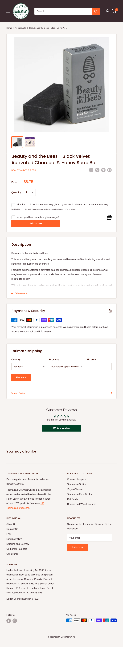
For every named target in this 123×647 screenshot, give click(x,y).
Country (15, 359)
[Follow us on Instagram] (14, 621)
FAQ (8, 534)
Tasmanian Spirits (76, 484)
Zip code (91, 359)
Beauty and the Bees (23, 170)
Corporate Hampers (16, 548)
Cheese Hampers (76, 479)
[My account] (107, 11)
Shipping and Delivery (17, 543)
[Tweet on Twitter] (103, 170)
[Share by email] (109, 170)
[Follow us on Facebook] (8, 621)
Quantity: (16, 192)
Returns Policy (14, 539)
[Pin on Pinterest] (97, 170)
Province (54, 359)
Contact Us (12, 529)
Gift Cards (72, 499)
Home (9, 28)
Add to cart (35, 223)
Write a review (61, 428)
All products (20, 28)
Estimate (21, 377)
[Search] (96, 11)
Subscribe (77, 547)
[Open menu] (8, 11)
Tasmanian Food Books (79, 494)
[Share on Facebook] (91, 170)
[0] (114, 11)
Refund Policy (18, 393)
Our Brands (12, 553)
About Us (11, 524)
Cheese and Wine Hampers (81, 504)
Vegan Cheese (74, 489)
